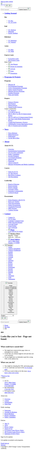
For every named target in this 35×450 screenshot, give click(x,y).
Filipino (10, 254)
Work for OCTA (13, 172)
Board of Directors (13, 184)
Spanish (10, 272)
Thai (9, 274)
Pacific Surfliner (13, 33)
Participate (7, 410)
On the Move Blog (13, 138)
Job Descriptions (13, 177)
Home (6, 325)
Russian (10, 270)
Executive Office (13, 189)
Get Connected (12, 227)
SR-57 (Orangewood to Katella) (17, 125)
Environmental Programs (15, 86)
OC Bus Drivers (13, 173)
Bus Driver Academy (14, 175)
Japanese (10, 260)
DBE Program (12, 208)
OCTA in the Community (15, 152)
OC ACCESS (12, 22)
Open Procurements (14, 203)
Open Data (7, 404)
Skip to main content (7, 1)
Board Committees (9, 415)
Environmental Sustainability (16, 151)
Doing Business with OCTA (16, 200)
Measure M (11, 84)
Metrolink (11, 31)
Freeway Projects (13, 102)
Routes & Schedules (16, 66)
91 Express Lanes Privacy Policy (14, 430)
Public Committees (13, 154)
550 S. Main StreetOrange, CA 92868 (14, 241)
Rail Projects (12, 104)
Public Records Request (15, 222)
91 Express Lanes (13, 58)
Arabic (10, 247)
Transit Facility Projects (15, 107)
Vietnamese (11, 279)
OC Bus (10, 21)
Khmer (10, 262)
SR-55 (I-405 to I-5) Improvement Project (20, 117)
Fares (12, 71)
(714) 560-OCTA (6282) (15, 230)
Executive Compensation (15, 191)
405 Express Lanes (13, 60)
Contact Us (11, 217)
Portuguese (11, 267)
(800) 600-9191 (9, 392)
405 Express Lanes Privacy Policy (14, 432)
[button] (19, 13)
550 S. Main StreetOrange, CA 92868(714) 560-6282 (10, 384)
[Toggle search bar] (4, 318)
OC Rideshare (12, 40)
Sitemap (3, 445)
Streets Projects (12, 105)
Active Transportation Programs (17, 88)
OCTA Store (12, 219)
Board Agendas (12, 186)
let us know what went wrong (17, 372)
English (10, 252)
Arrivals (12, 69)
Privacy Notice (8, 427)
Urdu (9, 277)
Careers (6, 400)
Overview (11, 149)
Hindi (10, 259)
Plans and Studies (13, 95)
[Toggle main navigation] (8, 5)
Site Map (7, 327)
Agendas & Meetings (10, 412)
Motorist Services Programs (16, 91)
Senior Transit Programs (15, 89)
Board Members (9, 414)
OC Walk (11, 51)
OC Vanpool (12, 42)
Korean (10, 264)
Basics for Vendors (13, 201)
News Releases (12, 133)
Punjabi (10, 269)
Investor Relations (13, 156)
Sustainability (8, 402)
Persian (10, 265)
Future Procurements (14, 205)
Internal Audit (12, 159)
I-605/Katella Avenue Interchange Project (20, 124)
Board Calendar (13, 187)
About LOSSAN (13, 163)
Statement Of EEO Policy (12, 434)
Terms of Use (8, 428)
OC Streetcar (12, 30)
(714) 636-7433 (9, 389)
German (10, 255)
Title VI (6, 423)
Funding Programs (13, 93)
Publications (11, 136)
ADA (6, 425)
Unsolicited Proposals (14, 207)
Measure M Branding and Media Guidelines (21, 164)
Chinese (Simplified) (14, 248)
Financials (11, 161)
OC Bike (11, 49)
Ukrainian (11, 276)
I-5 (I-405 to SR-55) (14, 112)
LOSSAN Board (13, 192)
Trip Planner (14, 64)
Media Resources (13, 134)
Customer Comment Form (16, 221)
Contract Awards (13, 210)
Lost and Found (13, 224)
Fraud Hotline (12, 226)
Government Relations (14, 157)
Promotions (13, 73)
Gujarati (10, 257)
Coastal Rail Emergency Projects (18, 122)
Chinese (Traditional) (14, 250)
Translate (9, 245)
